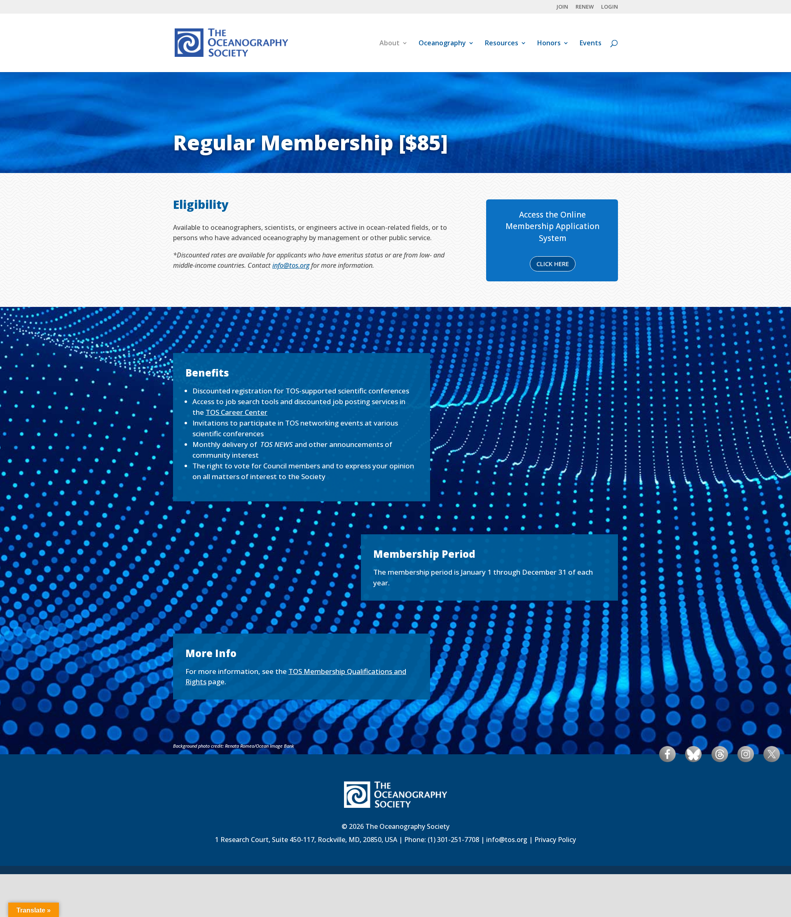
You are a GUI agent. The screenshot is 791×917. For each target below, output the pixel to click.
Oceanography (442, 43)
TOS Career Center (236, 412)
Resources (501, 43)
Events (590, 43)
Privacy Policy (555, 839)
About (389, 43)
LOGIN (609, 7)
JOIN (562, 7)
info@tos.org (290, 265)
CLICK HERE (552, 264)
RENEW (585, 7)
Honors (549, 43)
